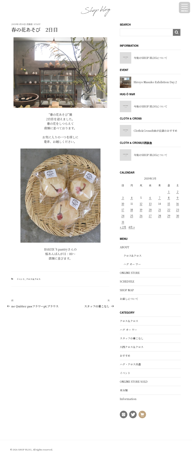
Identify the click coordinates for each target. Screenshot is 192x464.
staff (37, 24)
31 (123, 222)
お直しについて (129, 299)
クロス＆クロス (33, 278)
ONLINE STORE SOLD (134, 381)
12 (141, 204)
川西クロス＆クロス (131, 347)
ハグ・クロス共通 (130, 364)
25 (131, 216)
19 (141, 210)
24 (122, 216)
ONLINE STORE (130, 273)
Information (128, 399)
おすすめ (125, 355)
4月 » (131, 227)
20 (150, 210)
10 (123, 204)
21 (159, 210)
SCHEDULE (127, 281)
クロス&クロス (133, 256)
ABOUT (124, 247)
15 (168, 204)
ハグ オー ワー (132, 264)
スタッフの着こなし (131, 338)
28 (159, 216)
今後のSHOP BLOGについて (150, 58)
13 (150, 204)
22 (168, 210)
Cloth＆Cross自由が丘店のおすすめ (155, 131)
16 (177, 204)
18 (131, 210)
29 (168, 216)
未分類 (124, 390)
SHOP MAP (127, 290)
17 (123, 210)
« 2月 (123, 227)
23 (177, 210)
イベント (20, 278)
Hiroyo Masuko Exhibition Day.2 (155, 82)
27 (150, 216)
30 (177, 216)
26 (141, 216)
